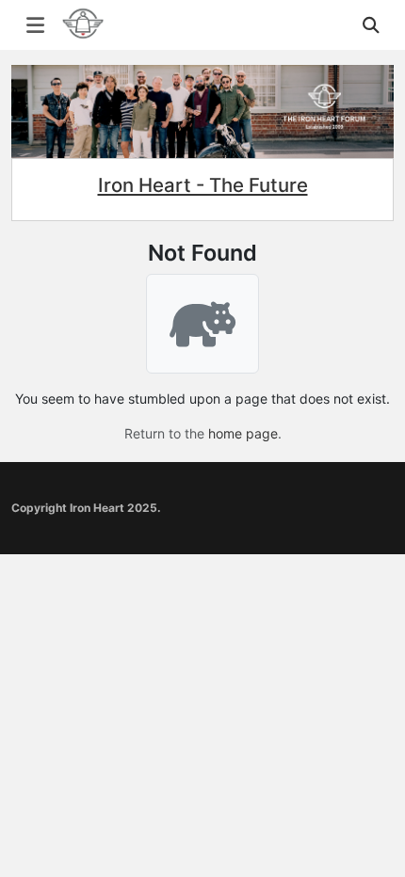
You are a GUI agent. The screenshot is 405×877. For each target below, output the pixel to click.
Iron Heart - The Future (203, 185)
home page (243, 433)
